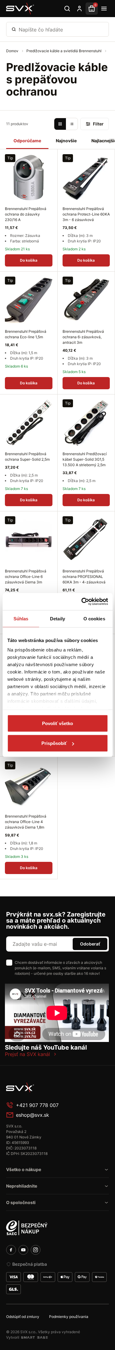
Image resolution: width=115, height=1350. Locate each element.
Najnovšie (66, 140)
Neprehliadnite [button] (21, 1186)
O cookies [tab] (94, 618)
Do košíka (28, 260)
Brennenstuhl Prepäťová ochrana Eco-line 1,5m (25, 334)
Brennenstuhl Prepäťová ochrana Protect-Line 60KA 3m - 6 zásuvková (86, 214)
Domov (12, 51)
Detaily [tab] (57, 618)
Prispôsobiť (54, 743)
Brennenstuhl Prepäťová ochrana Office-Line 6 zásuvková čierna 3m (25, 576)
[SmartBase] (34, 1337)
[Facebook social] (11, 1250)
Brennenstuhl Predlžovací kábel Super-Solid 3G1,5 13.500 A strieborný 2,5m (85, 459)
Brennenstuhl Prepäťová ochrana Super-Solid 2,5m (27, 457)
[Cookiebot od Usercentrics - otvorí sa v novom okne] (82, 602)
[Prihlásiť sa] (79, 8)
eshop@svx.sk (32, 1115)
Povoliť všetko (57, 723)
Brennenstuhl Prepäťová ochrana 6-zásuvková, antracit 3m (83, 337)
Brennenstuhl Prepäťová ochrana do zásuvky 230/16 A (25, 214)
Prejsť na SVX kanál (27, 1054)
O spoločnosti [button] (21, 1202)
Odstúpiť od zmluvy (22, 1316)
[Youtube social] (23, 1250)
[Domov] (20, 8)
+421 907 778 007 (37, 1105)
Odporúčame (27, 140)
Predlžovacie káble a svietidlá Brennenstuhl (64, 51)
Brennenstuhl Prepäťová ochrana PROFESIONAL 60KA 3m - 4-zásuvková (84, 576)
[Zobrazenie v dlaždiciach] (60, 124)
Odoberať (90, 943)
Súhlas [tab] (21, 618)
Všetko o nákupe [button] (23, 1169)
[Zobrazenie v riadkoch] (72, 124)
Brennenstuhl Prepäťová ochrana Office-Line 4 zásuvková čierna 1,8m (25, 821)
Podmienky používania (68, 1316)
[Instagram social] (35, 1250)
